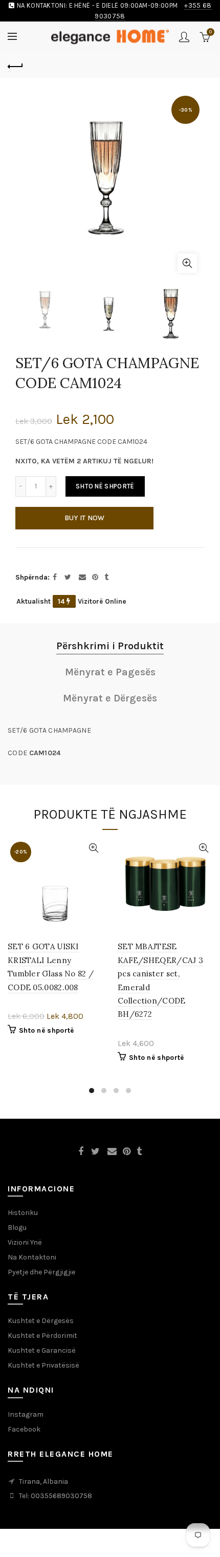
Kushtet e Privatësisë (43, 1365)
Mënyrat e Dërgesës (110, 698)
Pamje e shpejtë (93, 848)
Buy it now (84, 518)
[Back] (15, 65)
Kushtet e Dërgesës (41, 1320)
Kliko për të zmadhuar (187, 263)
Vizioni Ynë (25, 1242)
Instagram (25, 1414)
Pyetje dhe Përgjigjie (41, 1272)
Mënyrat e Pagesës (110, 672)
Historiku (23, 1212)
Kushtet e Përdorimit (42, 1335)
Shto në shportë (105, 486)
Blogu (17, 1227)
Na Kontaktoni (32, 1257)
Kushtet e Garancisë (42, 1350)
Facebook (24, 1429)
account (184, 37)
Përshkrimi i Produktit (110, 646)
